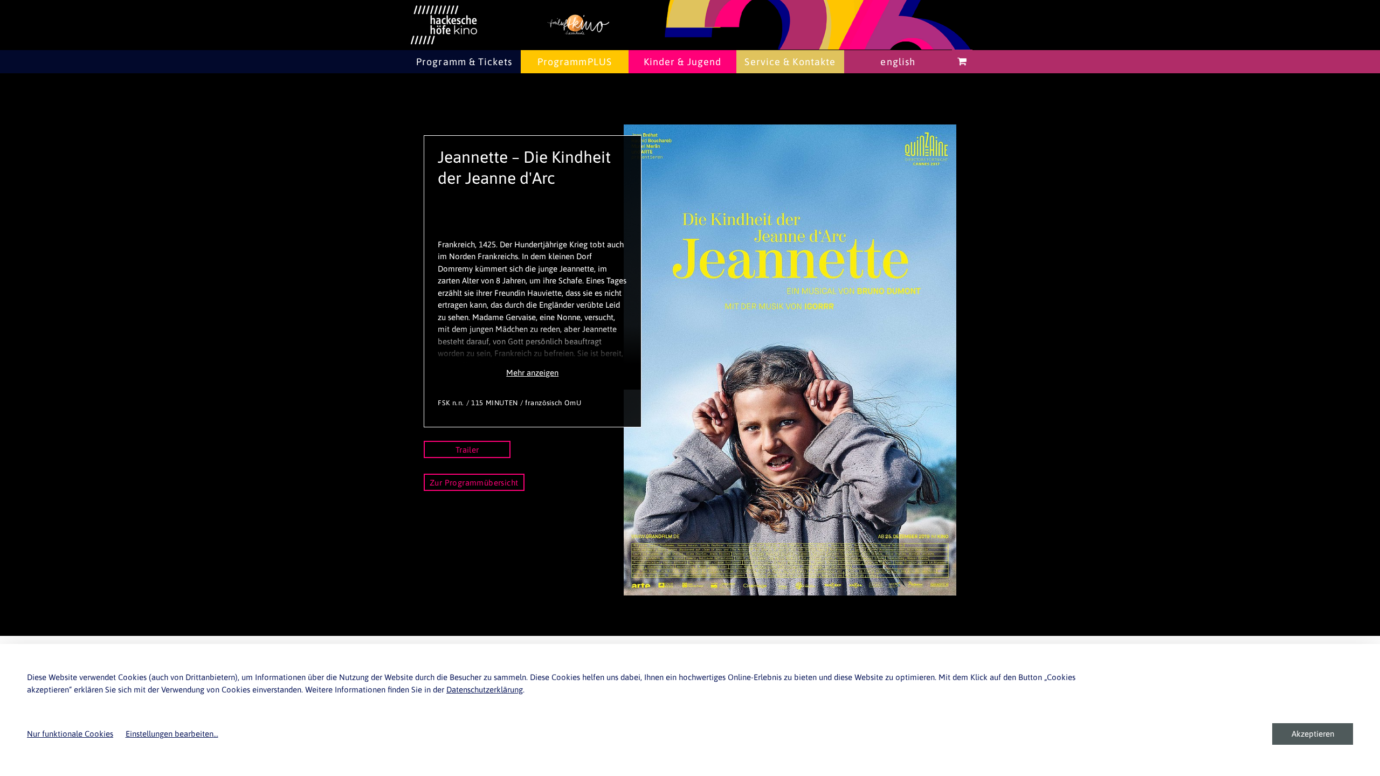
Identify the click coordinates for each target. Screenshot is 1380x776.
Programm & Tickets (464, 61)
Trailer (467, 449)
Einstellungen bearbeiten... (172, 733)
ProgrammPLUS (574, 61)
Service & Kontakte (790, 61)
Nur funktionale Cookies (70, 733)
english (897, 61)
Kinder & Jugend (683, 61)
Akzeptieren (1313, 733)
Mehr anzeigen (532, 372)
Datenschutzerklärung (484, 689)
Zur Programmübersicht (474, 482)
